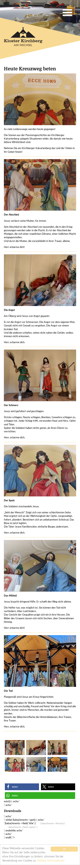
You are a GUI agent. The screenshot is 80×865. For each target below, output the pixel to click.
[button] (22, 786)
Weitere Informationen (51, 860)
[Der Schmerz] (57, 747)
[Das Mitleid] (36, 764)
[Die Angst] (36, 747)
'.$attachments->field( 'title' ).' (34, 825)
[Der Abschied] (14, 747)
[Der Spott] (14, 764)
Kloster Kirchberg (26, 38)
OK (64, 849)
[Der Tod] (57, 764)
